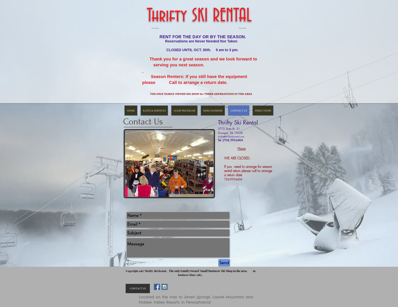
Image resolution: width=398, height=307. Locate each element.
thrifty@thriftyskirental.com (231, 136)
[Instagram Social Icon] (165, 287)
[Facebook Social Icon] (157, 287)
